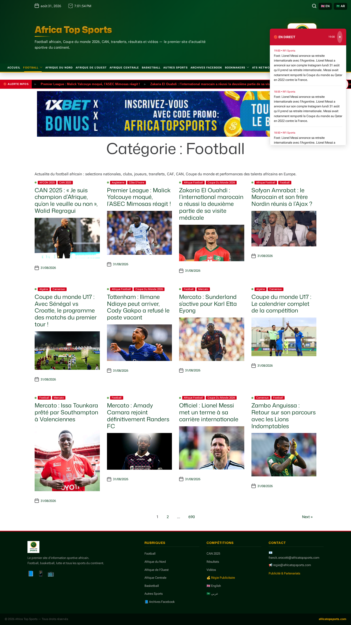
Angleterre (118, 182)
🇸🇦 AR (340, 6)
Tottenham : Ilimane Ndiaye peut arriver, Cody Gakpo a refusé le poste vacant (138, 307)
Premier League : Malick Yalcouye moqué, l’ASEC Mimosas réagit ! (139, 197)
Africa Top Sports (73, 29)
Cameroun (59, 289)
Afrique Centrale (124, 67)
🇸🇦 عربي (212, 593)
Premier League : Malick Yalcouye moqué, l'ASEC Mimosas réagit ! (76, 84)
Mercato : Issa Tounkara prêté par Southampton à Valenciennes (66, 412)
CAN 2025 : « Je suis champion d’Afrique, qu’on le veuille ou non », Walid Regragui (66, 200)
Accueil (13, 67)
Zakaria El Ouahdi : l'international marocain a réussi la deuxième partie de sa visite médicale (205, 84)
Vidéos (211, 570)
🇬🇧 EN (325, 6)
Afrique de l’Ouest (91, 67)
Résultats (213, 561)
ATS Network (262, 67)
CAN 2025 (65, 182)
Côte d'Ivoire (136, 182)
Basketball (151, 67)
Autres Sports (175, 67)
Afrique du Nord (59, 67)
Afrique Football (193, 182)
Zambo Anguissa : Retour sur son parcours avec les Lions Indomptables (283, 415)
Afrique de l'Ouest (156, 570)
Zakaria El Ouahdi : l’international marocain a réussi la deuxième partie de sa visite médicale (211, 204)
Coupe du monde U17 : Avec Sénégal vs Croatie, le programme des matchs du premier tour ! (66, 310)
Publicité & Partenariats (284, 573)
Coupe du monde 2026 (221, 182)
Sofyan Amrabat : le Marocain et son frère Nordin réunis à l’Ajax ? (281, 197)
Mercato (203, 289)
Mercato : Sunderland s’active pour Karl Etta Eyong (208, 304)
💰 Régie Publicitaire (221, 577)
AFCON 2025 (47, 182)
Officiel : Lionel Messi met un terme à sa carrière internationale (208, 412)
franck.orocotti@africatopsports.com (294, 557)
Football (30, 67)
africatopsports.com (332, 619)
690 (191, 517)
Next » (307, 517)
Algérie (43, 289)
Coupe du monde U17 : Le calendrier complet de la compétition (281, 304)
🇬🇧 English (214, 586)
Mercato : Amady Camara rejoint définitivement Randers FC (138, 415)
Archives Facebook (206, 67)
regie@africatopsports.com (292, 565)
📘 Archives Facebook (159, 602)
